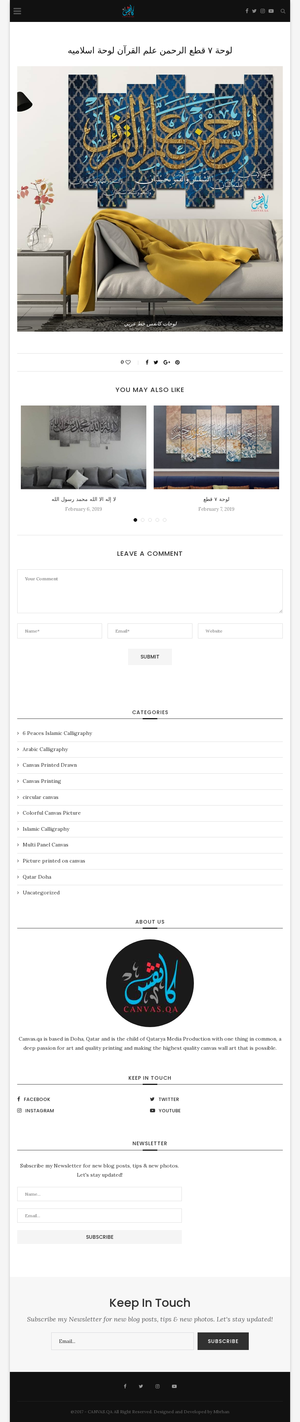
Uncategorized (41, 892)
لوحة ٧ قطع (216, 499)
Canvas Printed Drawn (50, 765)
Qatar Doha (37, 877)
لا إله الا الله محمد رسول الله (84, 499)
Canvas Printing (42, 781)
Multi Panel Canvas (45, 844)
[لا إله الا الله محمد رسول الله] (83, 447)
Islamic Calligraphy (46, 829)
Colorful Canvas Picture (52, 813)
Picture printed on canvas (54, 860)
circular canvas (41, 797)
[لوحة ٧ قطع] (216, 447)
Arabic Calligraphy (45, 749)
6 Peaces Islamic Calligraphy (57, 733)
